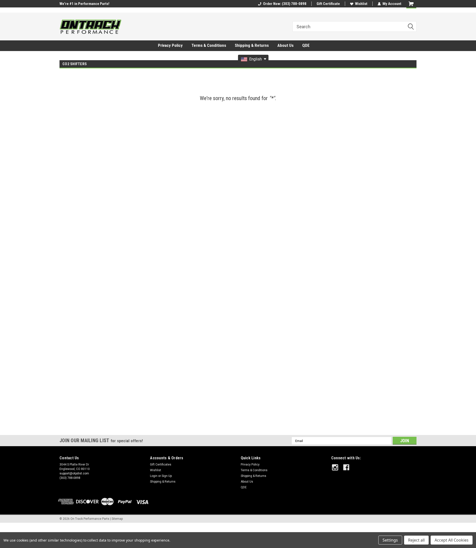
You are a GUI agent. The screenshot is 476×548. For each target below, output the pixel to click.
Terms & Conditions (208, 45)
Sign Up (167, 476)
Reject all (416, 540)
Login (153, 476)
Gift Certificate (328, 3)
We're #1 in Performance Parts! (84, 3)
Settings (390, 540)
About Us (285, 45)
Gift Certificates (160, 464)
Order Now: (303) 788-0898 (284, 3)
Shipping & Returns (252, 45)
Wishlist (361, 3)
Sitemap (117, 519)
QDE (306, 45)
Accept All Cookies (452, 540)
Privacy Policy (170, 45)
